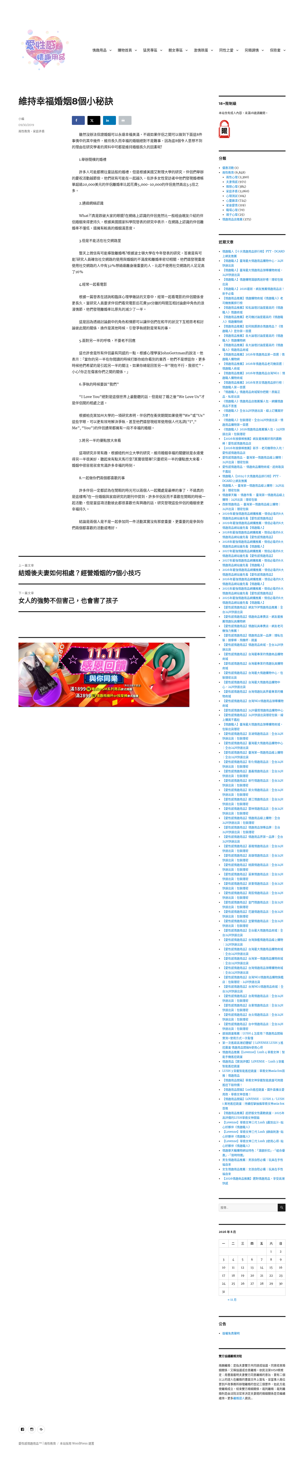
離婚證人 (239, 1398)
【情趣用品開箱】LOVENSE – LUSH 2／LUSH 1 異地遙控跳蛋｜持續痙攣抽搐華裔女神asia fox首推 (253, 1103)
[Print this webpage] (125, 120)
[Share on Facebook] (78, 120)
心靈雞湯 (232, 200)
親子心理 (232, 215)
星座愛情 (232, 205)
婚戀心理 (232, 186)
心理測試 (232, 196)
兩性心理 (232, 177)
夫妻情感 (232, 182)
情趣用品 (99, 50)
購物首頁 (125, 50)
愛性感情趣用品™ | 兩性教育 (37, 1443)
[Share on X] (93, 120)
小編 (21, 118)
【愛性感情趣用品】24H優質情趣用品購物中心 (252, 710)
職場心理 (232, 210)
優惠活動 (228, 168)
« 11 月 (232, 1300)
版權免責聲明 (231, 1333)
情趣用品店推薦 (232, 219)
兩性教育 (24, 131)
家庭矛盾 (39, 131)
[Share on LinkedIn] (109, 120)
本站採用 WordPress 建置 (77, 1443)
